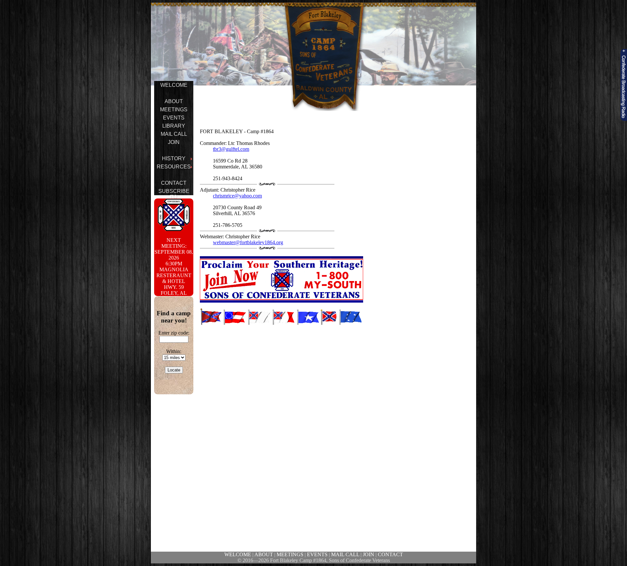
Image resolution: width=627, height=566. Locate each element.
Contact (173, 183)
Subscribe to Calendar (173, 197)
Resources (174, 166)
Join (174, 142)
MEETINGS (290, 554)
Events (174, 117)
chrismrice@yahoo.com (237, 195)
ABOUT (263, 554)
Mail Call (174, 134)
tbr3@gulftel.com (231, 149)
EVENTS (317, 554)
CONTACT (390, 554)
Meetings (173, 109)
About (174, 101)
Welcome (173, 85)
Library (173, 126)
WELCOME (237, 554)
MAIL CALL (345, 554)
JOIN (368, 554)
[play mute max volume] (623, 85)
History (173, 158)
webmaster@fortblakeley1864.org (248, 242)
